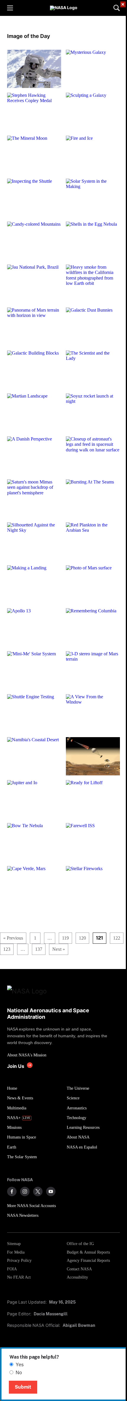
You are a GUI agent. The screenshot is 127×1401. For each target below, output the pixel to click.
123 (6, 949)
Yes (20, 1364)
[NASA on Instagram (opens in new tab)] (25, 1191)
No (19, 1372)
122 (116, 937)
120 (82, 937)
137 (38, 949)
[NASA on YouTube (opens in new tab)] (51, 1191)
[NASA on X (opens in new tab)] (38, 1191)
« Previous (13, 937)
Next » (58, 949)
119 (65, 937)
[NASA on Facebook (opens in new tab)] (12, 1191)
